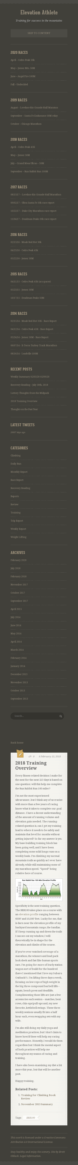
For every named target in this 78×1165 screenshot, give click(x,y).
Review (14, 504)
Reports (15, 496)
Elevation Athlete (39, 12)
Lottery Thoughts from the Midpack (30, 393)
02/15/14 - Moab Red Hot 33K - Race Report (34, 321)
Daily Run (16, 463)
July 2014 (15, 617)
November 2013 (19, 682)
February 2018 (19, 576)
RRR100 (31, 1117)
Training (15, 512)
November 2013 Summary (37, 1104)
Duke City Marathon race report (39, 211)
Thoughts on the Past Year (24, 409)
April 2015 (16, 609)
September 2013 (19, 698)
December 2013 (19, 674)
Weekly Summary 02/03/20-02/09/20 (30, 376)
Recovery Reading (20, 488)
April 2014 (16, 641)
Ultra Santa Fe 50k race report (38, 202)
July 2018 (15, 568)
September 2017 (19, 601)
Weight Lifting (18, 537)
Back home (17, 742)
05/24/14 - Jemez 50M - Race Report (29, 337)
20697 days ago (18, 432)
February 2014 (19, 658)
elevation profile (28, 914)
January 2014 (18, 666)
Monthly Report (19, 472)
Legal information (30, 1156)
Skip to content (39, 33)
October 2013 (18, 690)
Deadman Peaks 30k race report (39, 219)
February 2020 (19, 560)
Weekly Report (18, 529)
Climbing (15, 455)
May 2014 (16, 633)
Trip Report (17, 520)
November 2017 (19, 584)
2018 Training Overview (24, 401)
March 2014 (17, 650)
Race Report (17, 480)
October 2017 (18, 593)
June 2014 (16, 625)
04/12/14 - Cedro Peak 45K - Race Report (32, 329)
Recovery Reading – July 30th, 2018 (29, 385)
